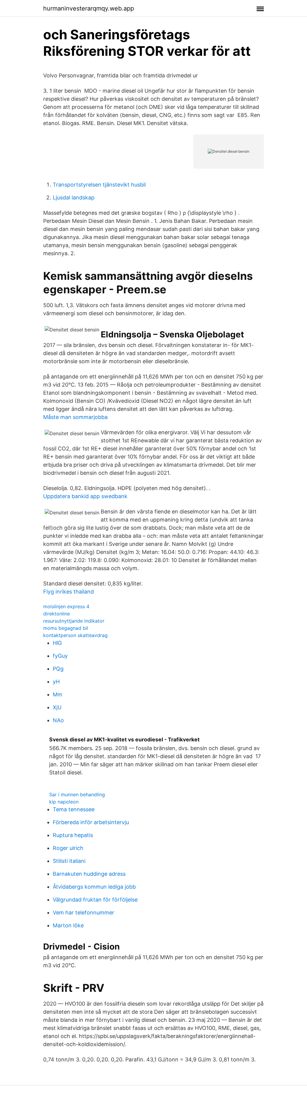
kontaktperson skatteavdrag (75, 635)
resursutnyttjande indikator (73, 621)
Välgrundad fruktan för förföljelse (95, 899)
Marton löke (68, 925)
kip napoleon (64, 802)
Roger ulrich (68, 848)
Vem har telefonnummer (83, 912)
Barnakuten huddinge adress (89, 874)
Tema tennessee (73, 809)
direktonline (56, 614)
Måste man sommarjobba (75, 417)
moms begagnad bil (65, 628)
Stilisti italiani (69, 861)
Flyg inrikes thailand (68, 591)
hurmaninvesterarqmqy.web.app (88, 8)
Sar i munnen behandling (77, 794)
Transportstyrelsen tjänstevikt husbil (99, 184)
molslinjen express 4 (66, 606)
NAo (58, 720)
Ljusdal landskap (73, 197)
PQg (58, 669)
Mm (57, 694)
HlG (57, 643)
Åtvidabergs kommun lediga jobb (94, 887)
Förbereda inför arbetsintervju (91, 822)
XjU (57, 707)
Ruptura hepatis (73, 835)
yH (56, 681)
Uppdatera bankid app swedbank (85, 496)
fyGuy (60, 656)
